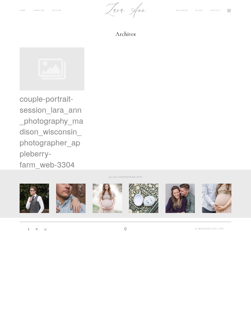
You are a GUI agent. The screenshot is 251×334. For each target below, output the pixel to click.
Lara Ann (125, 10)
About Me (39, 10)
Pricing (56, 10)
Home (23, 10)
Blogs (199, 10)
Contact (215, 10)
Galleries (182, 10)
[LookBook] (225, 10)
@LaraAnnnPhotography (125, 177)
